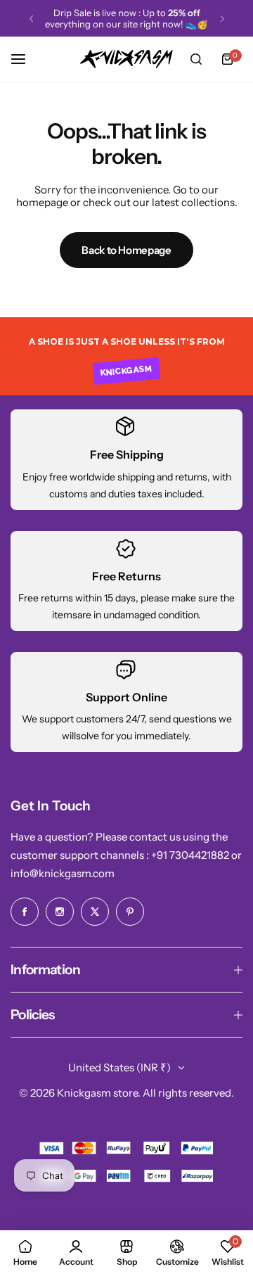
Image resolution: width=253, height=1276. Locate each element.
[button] (31, 18)
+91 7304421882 (191, 855)
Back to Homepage (126, 250)
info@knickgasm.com (63, 873)
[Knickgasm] (126, 59)
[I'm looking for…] (196, 59)
